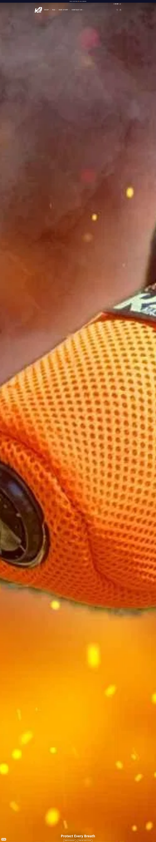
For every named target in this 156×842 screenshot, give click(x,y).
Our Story (64, 10)
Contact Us (77, 10)
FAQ (54, 10)
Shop (46, 10)
